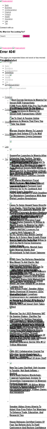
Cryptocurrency (11, 10)
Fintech (8, 14)
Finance (8, 12)
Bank (7, 5)
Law (6, 21)
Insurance (9, 19)
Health (7, 17)
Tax (6, 23)
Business (8, 7)
